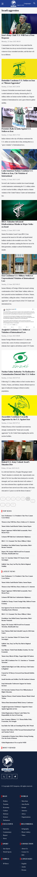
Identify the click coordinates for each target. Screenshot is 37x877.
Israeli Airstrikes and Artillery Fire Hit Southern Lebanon (18, 679)
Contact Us (25, 852)
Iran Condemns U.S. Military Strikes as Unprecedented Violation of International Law (18, 278)
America (24, 810)
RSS (23, 855)
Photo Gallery (26, 832)
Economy (6, 807)
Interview (6, 829)
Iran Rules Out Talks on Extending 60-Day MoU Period (18, 726)
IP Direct (6, 863)
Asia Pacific (25, 804)
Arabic (24, 867)
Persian (24, 870)
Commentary (7, 832)
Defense (5, 814)
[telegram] (15, 776)
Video (23, 835)
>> (13, 505)
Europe (24, 807)
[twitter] (4, 776)
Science (5, 817)
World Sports (7, 852)
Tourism (5, 804)
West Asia (25, 801)
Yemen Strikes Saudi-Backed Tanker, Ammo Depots (16, 526)
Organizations (26, 817)
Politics (5, 801)
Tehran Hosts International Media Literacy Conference (17, 702)
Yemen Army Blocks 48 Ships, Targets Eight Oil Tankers (18, 656)
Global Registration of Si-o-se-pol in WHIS (14, 742)
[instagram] (9, 776)
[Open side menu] (2, 4)
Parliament (6, 820)
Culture (5, 810)
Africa (24, 814)
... (2, 505)
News (5, 838)
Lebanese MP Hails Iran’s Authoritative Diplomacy (16, 537)
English (24, 863)
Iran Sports (6, 848)
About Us (25, 848)
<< (3, 498)
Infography (25, 829)
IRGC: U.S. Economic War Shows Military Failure (16, 541)
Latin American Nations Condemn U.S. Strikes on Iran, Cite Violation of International (17, 173)
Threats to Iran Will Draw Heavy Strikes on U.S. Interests (18, 522)
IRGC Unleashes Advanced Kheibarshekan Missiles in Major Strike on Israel (17, 224)
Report (5, 835)
